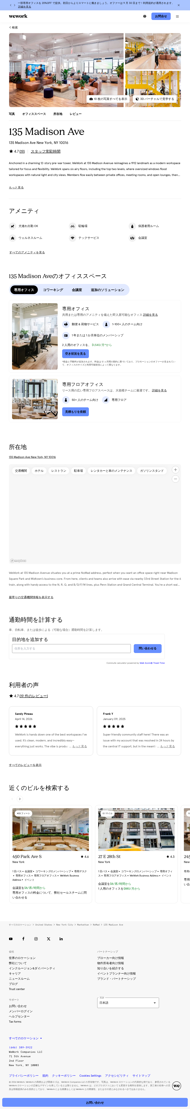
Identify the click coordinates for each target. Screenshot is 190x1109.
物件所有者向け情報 (110, 963)
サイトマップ (141, 1075)
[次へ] (14, 5)
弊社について (18, 963)
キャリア (15, 973)
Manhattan (83, 924)
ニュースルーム (19, 978)
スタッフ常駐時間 (45, 151)
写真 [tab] (12, 114)
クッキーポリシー (64, 1075)
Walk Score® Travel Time (152, 663)
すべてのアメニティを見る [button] (27, 252)
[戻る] (11, 5)
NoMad (96, 924)
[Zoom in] (175, 469)
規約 (45, 1075)
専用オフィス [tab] (24, 290)
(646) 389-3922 (20, 1047)
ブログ (13, 983)
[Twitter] (48, 939)
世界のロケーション (22, 958)
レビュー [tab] (76, 114)
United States (43, 924)
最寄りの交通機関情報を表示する (31, 597)
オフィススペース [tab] (34, 114)
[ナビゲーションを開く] (177, 16)
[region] (95, 514)
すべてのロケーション (20, 924)
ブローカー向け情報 (110, 958)
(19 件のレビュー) (33, 696)
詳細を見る (24, 7)
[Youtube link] (11, 939)
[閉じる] (178, 5)
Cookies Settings (90, 1075)
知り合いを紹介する (110, 968)
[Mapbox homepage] (18, 561)
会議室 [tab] (77, 290)
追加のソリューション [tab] (107, 290)
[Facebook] (23, 939)
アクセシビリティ (117, 1075)
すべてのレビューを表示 (25, 765)
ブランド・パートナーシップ (116, 978)
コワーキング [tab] (53, 290)
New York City (64, 924)
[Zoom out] (175, 479)
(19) (22, 151)
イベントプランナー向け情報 (116, 973)
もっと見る (16, 187)
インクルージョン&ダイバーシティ (32, 968)
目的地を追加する (30, 639)
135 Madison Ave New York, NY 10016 (32, 457)
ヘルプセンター (19, 1016)
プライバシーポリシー (24, 1075)
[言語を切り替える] (144, 16)
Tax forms (15, 1021)
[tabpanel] (95, 70)
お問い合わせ (18, 1006)
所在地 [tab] (57, 114)
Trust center (17, 989)
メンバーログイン (21, 1011)
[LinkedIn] (61, 939)
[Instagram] (36, 939)
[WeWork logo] (18, 16)
